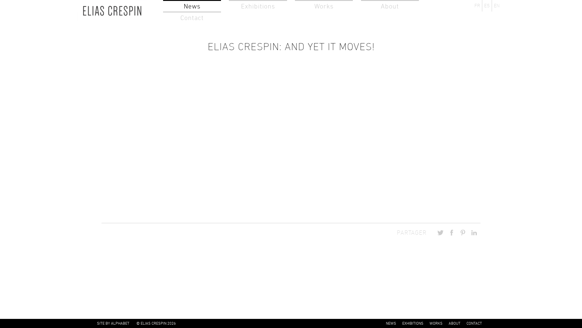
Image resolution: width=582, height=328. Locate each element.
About (390, 6)
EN (497, 6)
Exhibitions (258, 6)
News (192, 6)
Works (324, 6)
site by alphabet (113, 323)
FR (477, 6)
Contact (192, 18)
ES (487, 6)
